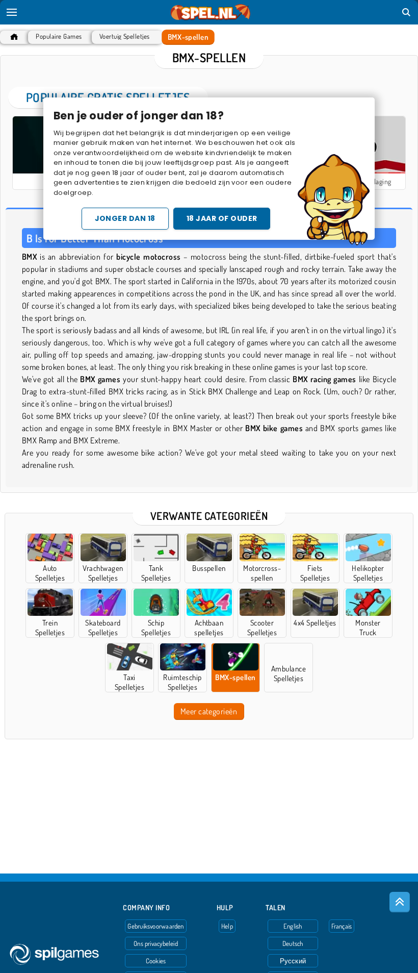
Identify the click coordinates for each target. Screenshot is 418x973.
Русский (293, 961)
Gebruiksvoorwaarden (155, 926)
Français (341, 926)
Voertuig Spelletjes (124, 36)
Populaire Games (59, 36)
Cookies (156, 961)
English (292, 926)
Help (227, 926)
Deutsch (292, 943)
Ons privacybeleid (156, 943)
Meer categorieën (209, 711)
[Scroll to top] (399, 902)
